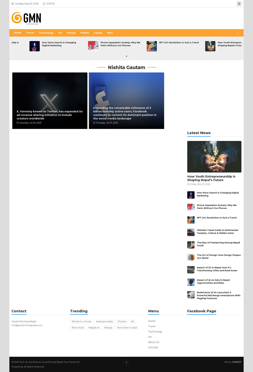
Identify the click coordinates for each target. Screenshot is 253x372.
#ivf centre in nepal (127, 327)
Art (60, 32)
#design (108, 327)
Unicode (153, 347)
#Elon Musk (78, 327)
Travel (30, 32)
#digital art (94, 327)
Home (151, 321)
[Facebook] (239, 3)
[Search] (237, 33)
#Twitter (122, 321)
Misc (110, 32)
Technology (46, 32)
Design (71, 32)
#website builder (104, 321)
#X (132, 321)
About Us (153, 342)
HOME (17, 32)
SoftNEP (236, 362)
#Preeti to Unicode (81, 321)
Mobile (85, 32)
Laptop (98, 32)
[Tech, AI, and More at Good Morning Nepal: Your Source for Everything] (48, 18)
